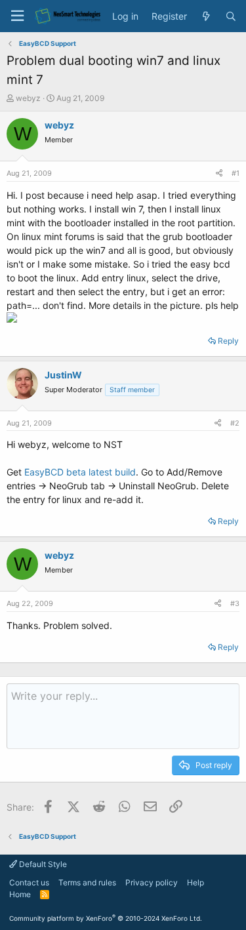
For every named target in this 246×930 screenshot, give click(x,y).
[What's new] (206, 16)
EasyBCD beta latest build (80, 471)
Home (20, 894)
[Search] (230, 16)
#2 (234, 423)
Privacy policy (151, 882)
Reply (228, 341)
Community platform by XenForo (105, 918)
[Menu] (17, 16)
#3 (234, 603)
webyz (28, 98)
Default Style (42, 864)
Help (195, 882)
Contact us (29, 882)
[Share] (219, 173)
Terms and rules (87, 882)
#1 (235, 173)
